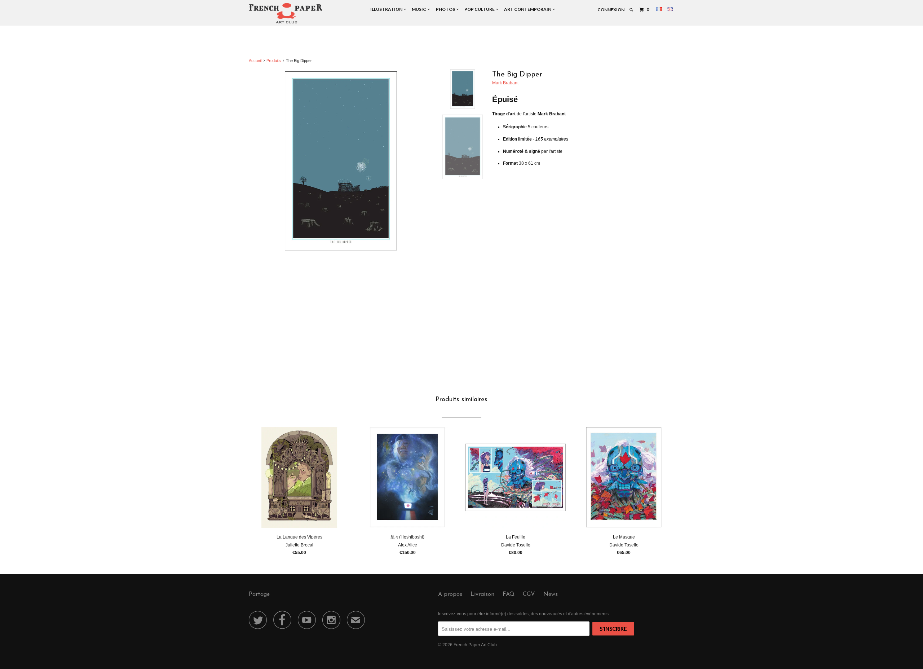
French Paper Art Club (475, 644)
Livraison (482, 594)
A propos (450, 594)
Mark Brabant (505, 82)
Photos (446, 9)
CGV (529, 594)
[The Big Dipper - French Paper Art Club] (341, 161)
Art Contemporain (528, 9)
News (550, 594)
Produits (273, 60)
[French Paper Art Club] (286, 13)
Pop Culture (480, 9)
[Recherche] (631, 9)
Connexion (610, 9)
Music (420, 9)
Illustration (387, 9)
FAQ (509, 594)
